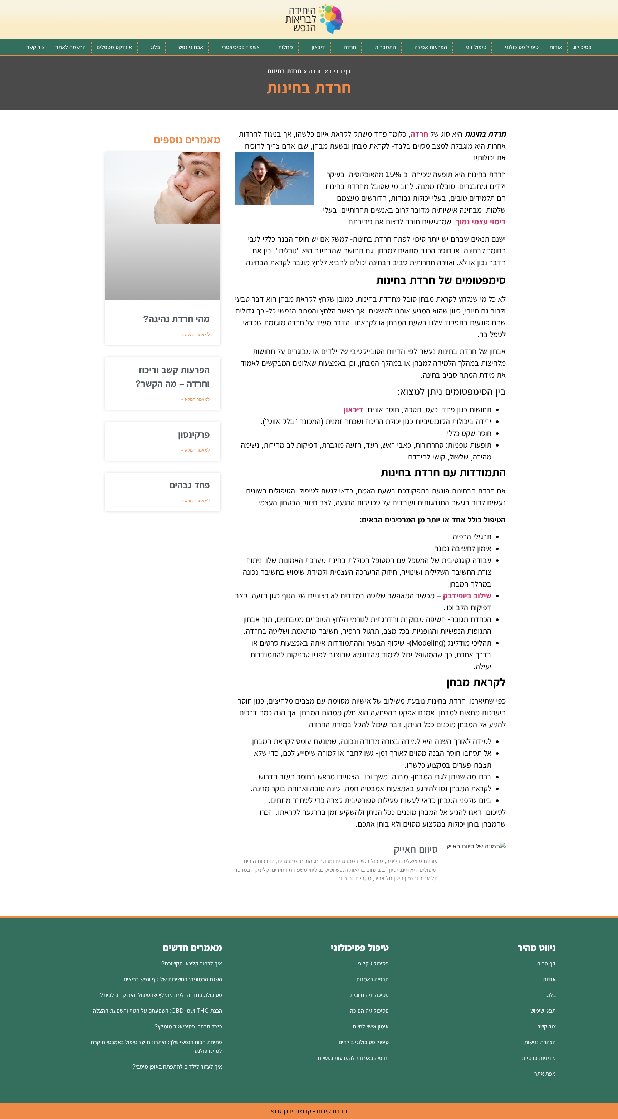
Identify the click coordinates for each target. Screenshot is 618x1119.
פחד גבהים (190, 485)
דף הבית (340, 71)
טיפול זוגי (476, 47)
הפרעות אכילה (431, 47)
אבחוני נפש (190, 47)
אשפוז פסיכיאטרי (241, 47)
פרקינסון (194, 434)
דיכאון (318, 47)
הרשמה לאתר (70, 47)
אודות (555, 47)
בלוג (155, 47)
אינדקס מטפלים (114, 47)
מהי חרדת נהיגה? (176, 318)
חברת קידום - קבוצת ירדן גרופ (309, 1111)
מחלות (285, 47)
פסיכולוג (582, 47)
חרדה (350, 47)
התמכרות (385, 47)
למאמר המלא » (195, 334)
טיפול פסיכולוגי (522, 47)
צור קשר (35, 47)
